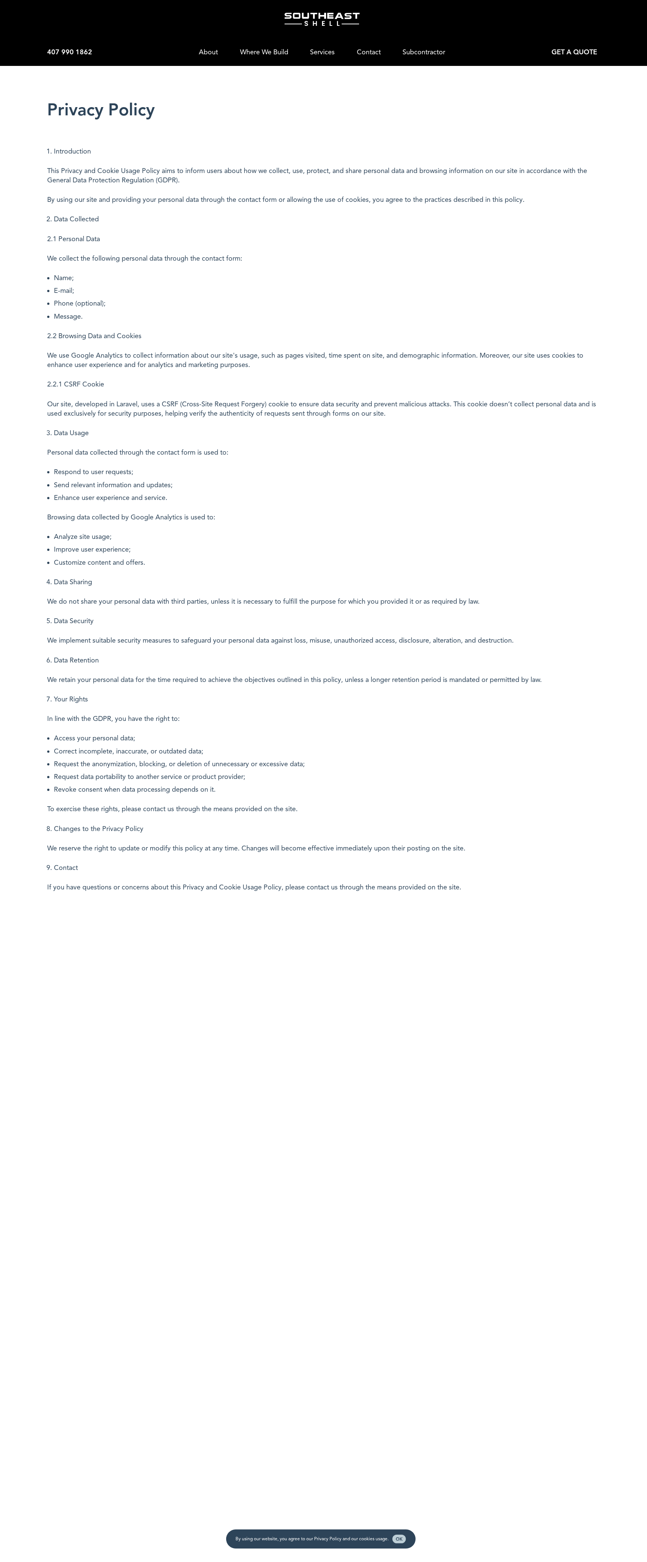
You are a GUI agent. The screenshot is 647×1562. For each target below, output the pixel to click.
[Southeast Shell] (322, 19)
